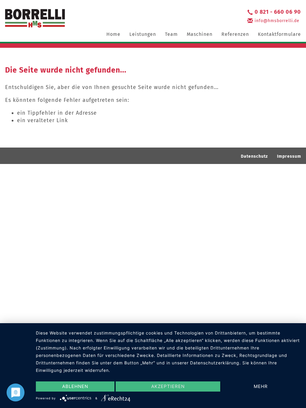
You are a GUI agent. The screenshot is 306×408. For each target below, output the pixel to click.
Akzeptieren (168, 386)
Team (171, 34)
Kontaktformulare (279, 34)
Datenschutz (254, 156)
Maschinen (199, 34)
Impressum (289, 156)
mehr (261, 386)
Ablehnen (75, 386)
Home (113, 34)
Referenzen (235, 34)
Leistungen (142, 34)
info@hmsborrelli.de (277, 20)
